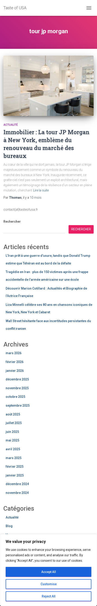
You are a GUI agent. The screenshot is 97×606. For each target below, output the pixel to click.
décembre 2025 (17, 379)
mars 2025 (13, 458)
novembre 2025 (17, 388)
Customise (49, 584)
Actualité (10, 124)
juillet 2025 (14, 423)
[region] (48, 570)
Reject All (48, 596)
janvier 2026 (15, 371)
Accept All (48, 572)
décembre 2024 (17, 484)
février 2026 (14, 362)
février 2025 (14, 466)
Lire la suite (41, 190)
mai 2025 (12, 440)
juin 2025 (12, 432)
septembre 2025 (18, 405)
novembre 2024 (17, 493)
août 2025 (13, 414)
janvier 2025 (15, 475)
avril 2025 (13, 449)
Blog (9, 526)
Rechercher (12, 221)
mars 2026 (13, 353)
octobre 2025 (15, 396)
